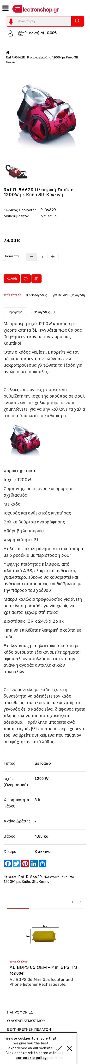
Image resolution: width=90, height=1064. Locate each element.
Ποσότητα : (11, 258)
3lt (34, 882)
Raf (21, 877)
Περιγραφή (14, 312)
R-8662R (34, 877)
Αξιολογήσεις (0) (43, 312)
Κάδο (26, 882)
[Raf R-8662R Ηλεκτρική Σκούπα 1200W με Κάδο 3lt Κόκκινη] (45, 113)
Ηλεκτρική (51, 877)
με (18, 882)
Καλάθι (11, 279)
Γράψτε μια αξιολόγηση (68, 295)
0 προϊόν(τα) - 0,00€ (40, 33)
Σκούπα (67, 877)
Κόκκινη (45, 882)
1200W (9, 882)
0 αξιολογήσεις (36, 295)
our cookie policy (31, 1058)
